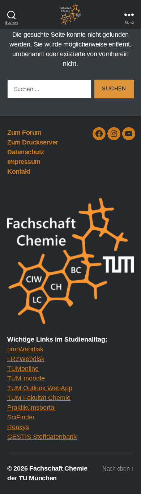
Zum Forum (24, 132)
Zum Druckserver (32, 142)
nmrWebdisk (25, 349)
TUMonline (23, 368)
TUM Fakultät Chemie (38, 397)
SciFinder (21, 417)
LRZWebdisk (25, 358)
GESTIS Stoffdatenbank (42, 436)
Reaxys (18, 427)
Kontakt (18, 171)
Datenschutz (25, 152)
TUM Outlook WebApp (39, 388)
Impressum (23, 161)
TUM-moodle (26, 378)
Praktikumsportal (31, 407)
